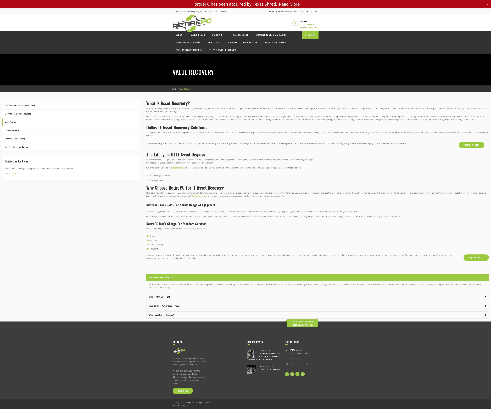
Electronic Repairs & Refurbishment (20, 105)
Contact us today (199, 196)
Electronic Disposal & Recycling (18, 113)
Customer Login (198, 34)
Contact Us (9, 173)
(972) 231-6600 (291, 11)
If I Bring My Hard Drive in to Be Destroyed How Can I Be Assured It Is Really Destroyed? (263, 356)
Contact (179, 34)
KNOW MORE (183, 390)
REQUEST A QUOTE (471, 145)
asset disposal (179, 167)
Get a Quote (310, 34)
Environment (217, 34)
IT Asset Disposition (239, 34)
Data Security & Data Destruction (271, 34)
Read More (289, 4)
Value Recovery (214, 42)
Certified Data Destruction (269, 369)
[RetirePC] (192, 23)
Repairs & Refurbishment (276, 42)
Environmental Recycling (15, 138)
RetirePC (191, 402)
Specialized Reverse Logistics (189, 50)
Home (173, 89)
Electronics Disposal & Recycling (242, 42)
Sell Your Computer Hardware (222, 50)
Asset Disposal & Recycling (188, 42)
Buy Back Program (180, 405)
